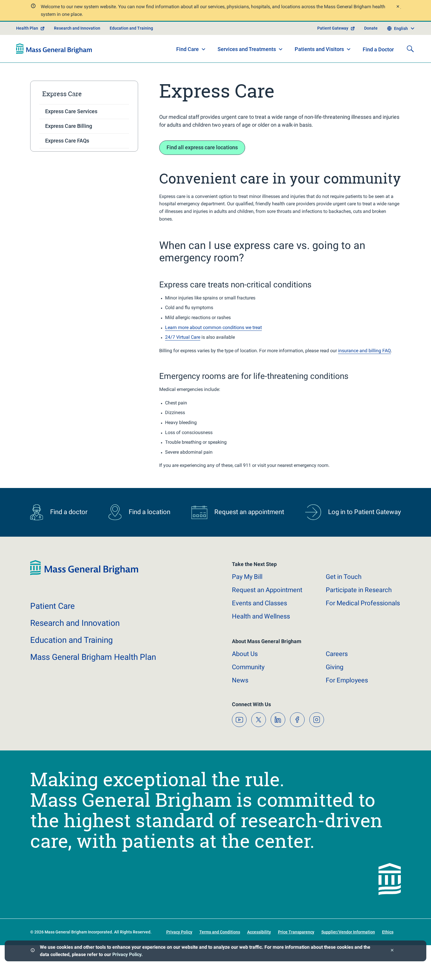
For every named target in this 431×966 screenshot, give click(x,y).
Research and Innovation (77, 28)
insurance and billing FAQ (364, 350)
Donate (371, 28)
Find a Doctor (378, 49)
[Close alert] (397, 7)
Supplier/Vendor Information (348, 932)
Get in (344, 576)
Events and (259, 603)
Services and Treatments (247, 49)
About (245, 653)
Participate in (359, 590)
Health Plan (27, 28)
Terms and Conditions (219, 932)
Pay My (247, 576)
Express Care (62, 93)
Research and (75, 623)
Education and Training (131, 28)
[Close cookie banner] (392, 951)
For (347, 680)
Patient (52, 606)
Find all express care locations (202, 147)
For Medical (363, 603)
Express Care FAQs (67, 141)
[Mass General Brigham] (54, 48)
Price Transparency (296, 932)
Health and (261, 616)
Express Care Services (71, 111)
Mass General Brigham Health (93, 657)
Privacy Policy (126, 954)
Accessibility (259, 932)
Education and (71, 640)
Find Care (187, 49)
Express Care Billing (68, 126)
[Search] (410, 48)
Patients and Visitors (319, 49)
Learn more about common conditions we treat (213, 327)
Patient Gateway (332, 28)
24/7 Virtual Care (182, 337)
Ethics (387, 932)
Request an (267, 590)
